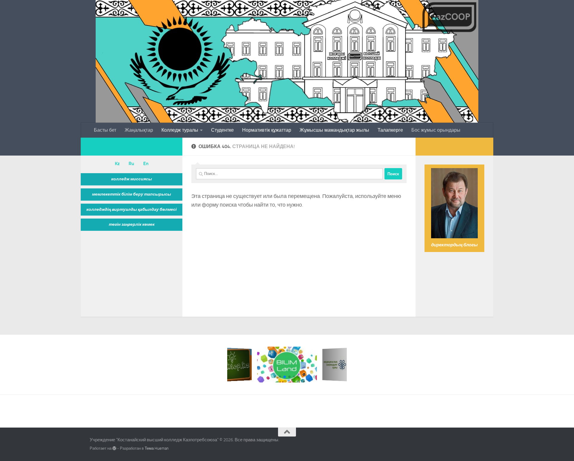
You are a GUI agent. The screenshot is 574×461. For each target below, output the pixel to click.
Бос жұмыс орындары (435, 130)
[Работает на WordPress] (114, 448)
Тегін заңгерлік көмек (132, 224)
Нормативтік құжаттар (266, 130)
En (146, 163)
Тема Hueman (157, 448)
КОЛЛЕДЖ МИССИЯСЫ (131, 179)
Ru (131, 163)
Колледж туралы (179, 130)
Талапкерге (390, 130)
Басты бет (105, 130)
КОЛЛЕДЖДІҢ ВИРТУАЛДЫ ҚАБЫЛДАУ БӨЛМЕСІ (131, 209)
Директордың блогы (454, 245)
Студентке (222, 130)
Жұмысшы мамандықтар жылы (334, 130)
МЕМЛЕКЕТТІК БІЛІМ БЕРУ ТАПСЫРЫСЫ (131, 194)
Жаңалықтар (139, 130)
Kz (117, 163)
